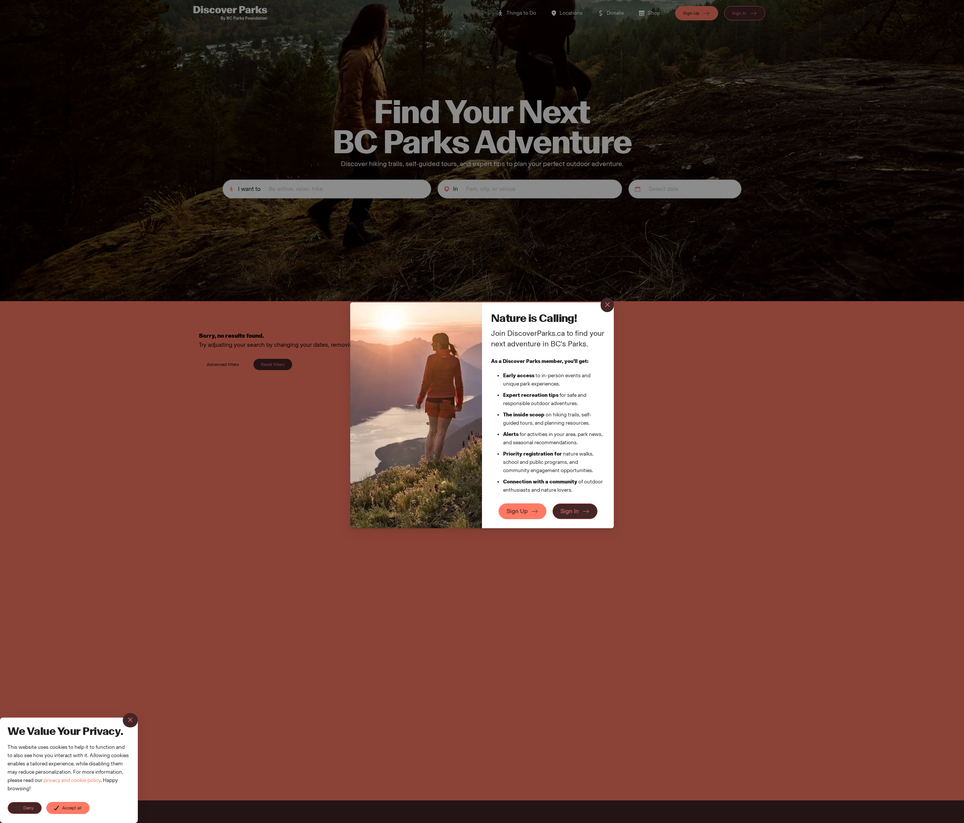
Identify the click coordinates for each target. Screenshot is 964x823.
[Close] (130, 720)
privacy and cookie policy (72, 780)
